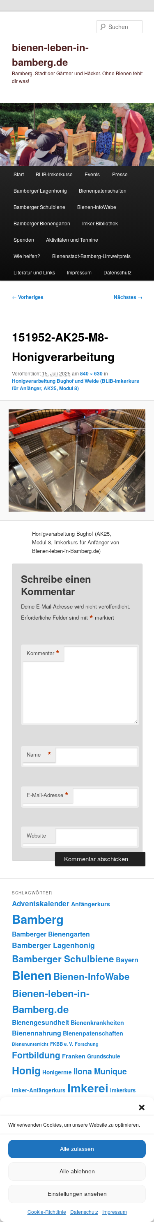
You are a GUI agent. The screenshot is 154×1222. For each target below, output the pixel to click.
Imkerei (87, 1087)
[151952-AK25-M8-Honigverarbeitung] (77, 460)
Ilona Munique (100, 1071)
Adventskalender (40, 903)
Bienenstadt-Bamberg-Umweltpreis (91, 255)
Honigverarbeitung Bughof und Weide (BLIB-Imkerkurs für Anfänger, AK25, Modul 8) (75, 384)
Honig (26, 1070)
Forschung (87, 1043)
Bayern (127, 959)
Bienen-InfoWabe (96, 206)
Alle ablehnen (77, 1171)
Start (19, 174)
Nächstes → (128, 297)
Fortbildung (36, 1055)
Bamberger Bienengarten (42, 223)
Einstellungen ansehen (77, 1194)
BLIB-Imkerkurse (54, 174)
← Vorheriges (28, 297)
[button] (142, 1107)
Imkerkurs (123, 1090)
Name (39, 754)
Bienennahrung (36, 1033)
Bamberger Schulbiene (39, 206)
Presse (120, 174)
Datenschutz (84, 1211)
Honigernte (57, 1072)
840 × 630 (91, 373)
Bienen (32, 975)
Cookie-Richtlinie (47, 1211)
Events (92, 174)
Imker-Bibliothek (100, 223)
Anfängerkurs (90, 904)
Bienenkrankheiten (97, 1022)
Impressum (114, 1211)
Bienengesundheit (40, 1022)
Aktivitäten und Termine (72, 239)
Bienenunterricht (30, 1044)
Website (36, 835)
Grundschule (103, 1056)
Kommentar (43, 653)
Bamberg (38, 919)
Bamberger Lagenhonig (40, 190)
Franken (73, 1056)
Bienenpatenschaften (102, 190)
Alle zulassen (77, 1149)
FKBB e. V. (61, 1043)
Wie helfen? (27, 255)
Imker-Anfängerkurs (39, 1090)
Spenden (24, 239)
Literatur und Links (34, 272)
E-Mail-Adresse (48, 795)
